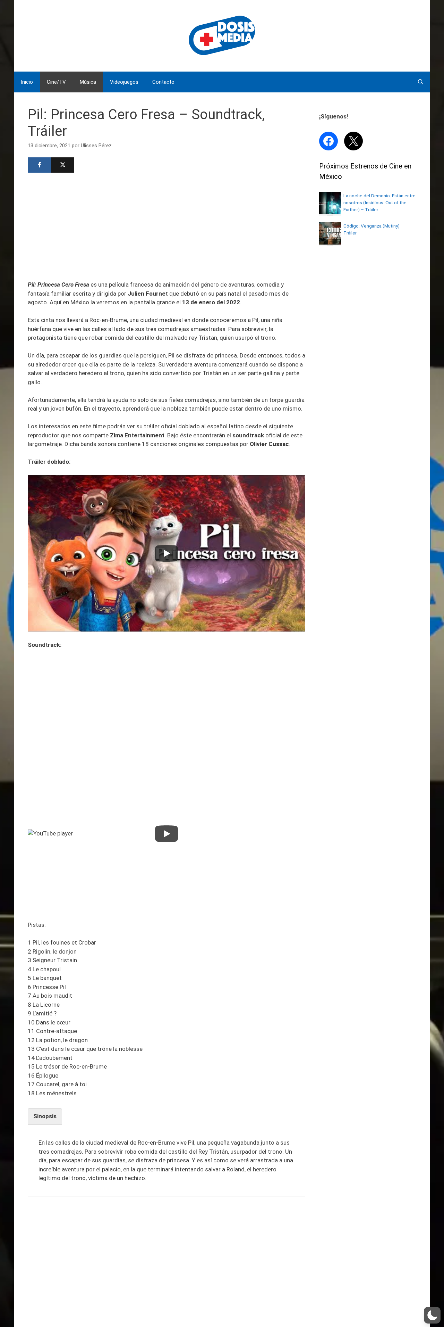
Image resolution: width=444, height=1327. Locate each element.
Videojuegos (124, 82)
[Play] (166, 553)
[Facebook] (39, 165)
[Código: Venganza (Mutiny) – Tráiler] (330, 242)
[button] (432, 1315)
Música (88, 82)
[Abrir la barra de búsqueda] (420, 82)
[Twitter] (62, 165)
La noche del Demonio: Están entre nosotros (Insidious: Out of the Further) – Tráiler (379, 203)
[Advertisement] (166, 225)
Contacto (163, 82)
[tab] (45, 1116)
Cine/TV (56, 82)
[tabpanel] (166, 1161)
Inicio (27, 82)
